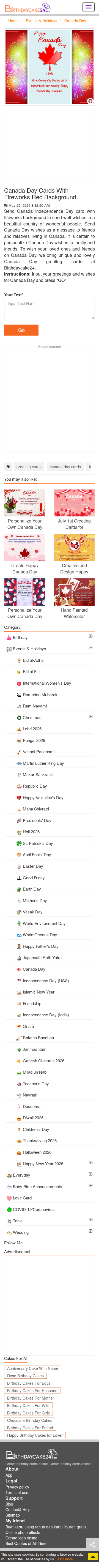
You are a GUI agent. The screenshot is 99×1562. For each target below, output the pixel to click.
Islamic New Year (38, 992)
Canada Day (34, 969)
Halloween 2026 (37, 1152)
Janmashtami (35, 1049)
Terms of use (17, 1492)
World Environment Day (44, 923)
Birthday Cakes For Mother (30, 1398)
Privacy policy (17, 1487)
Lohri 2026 (32, 728)
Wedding (21, 1232)
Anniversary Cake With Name (32, 1368)
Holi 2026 (31, 831)
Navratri (30, 1095)
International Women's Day (47, 683)
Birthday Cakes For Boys (28, 1383)
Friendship (32, 1003)
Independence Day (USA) (46, 980)
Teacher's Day (36, 1083)
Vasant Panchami (38, 751)
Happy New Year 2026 (43, 1163)
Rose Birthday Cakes (25, 1375)
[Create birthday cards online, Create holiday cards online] (28, 7)
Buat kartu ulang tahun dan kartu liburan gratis (46, 1527)
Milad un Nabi (35, 1072)
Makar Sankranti (38, 774)
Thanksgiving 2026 (40, 1140)
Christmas (32, 717)
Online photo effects (23, 1532)
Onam (28, 1026)
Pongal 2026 (34, 740)
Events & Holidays (29, 648)
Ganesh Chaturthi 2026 (43, 1060)
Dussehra (31, 1106)
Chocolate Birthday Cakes (29, 1420)
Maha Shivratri (36, 809)
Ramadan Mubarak (40, 694)
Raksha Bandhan (38, 1037)
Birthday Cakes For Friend (30, 1427)
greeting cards (29, 466)
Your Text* (13, 294)
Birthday (20, 637)
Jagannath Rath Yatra (42, 957)
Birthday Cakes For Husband (32, 1390)
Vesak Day (33, 912)
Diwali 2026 (33, 1117)
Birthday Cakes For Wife (28, 1405)
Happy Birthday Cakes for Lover (35, 1435)
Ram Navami (35, 706)
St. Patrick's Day (38, 843)
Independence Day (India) (46, 1014)
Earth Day (32, 889)
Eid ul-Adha (33, 660)
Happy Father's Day (41, 946)
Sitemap (13, 1515)
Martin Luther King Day (43, 763)
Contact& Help (18, 1509)
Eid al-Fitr (31, 671)
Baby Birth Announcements (37, 1186)
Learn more (64, 1558)
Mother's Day (35, 900)
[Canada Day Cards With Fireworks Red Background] (49, 66)
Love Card (22, 1198)
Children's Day (36, 1129)
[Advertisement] (49, 143)
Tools (18, 1220)
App (9, 1475)
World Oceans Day (40, 934)
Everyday (21, 1175)
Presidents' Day (37, 820)
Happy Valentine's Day (43, 797)
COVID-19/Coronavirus (34, 1209)
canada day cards (65, 466)
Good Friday (34, 877)
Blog (9, 1504)
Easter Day (33, 866)
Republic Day (35, 786)
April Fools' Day (37, 854)
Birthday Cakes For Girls (28, 1413)
